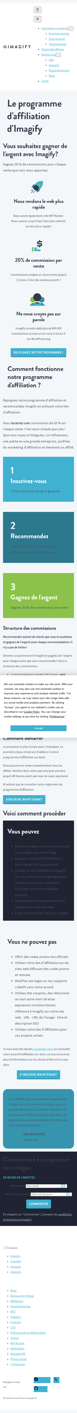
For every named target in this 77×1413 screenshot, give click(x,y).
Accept (38, 728)
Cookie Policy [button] (31, 711)
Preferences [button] (57, 716)
